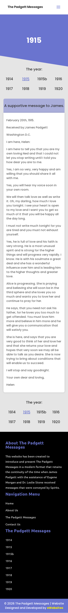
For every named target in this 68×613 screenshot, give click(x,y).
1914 (9, 78)
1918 (25, 88)
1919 (42, 88)
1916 (58, 78)
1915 (34, 40)
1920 (59, 88)
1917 (9, 88)
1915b (42, 78)
